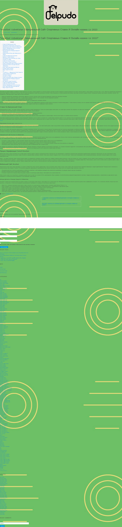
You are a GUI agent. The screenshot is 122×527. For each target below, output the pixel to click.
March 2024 (2, 491)
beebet (1, 344)
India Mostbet (3, 366)
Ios (3, 71)
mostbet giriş (3, 391)
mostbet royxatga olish (5, 401)
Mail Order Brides (4, 373)
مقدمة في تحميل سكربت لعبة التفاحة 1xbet (8, 259)
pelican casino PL (4, 420)
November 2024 (3, 481)
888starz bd (2, 322)
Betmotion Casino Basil (5, 347)
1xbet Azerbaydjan (4, 296)
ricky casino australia (4, 446)
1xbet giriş (2, 306)
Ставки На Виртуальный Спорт (9, 44)
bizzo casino (2, 348)
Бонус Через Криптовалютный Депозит (11, 67)
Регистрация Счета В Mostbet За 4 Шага (11, 58)
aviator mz (2, 330)
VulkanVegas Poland (4, 462)
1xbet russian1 (3, 319)
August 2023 (2, 498)
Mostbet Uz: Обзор (7, 59)
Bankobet (2, 339)
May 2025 (2, 477)
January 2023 (3, 505)
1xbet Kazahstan (3, 308)
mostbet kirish (3, 396)
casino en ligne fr (4, 353)
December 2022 (3, 506)
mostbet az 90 (3, 378)
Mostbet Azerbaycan (4, 384)
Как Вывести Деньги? (7, 74)
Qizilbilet (2, 443)
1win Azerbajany (3, 282)
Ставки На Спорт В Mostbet (9, 60)
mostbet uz (2, 404)
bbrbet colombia (3, 341)
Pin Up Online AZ (3, 431)
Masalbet (2, 376)
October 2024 (3, 482)
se (0, 447)
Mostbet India (3, 395)
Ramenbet (2, 445)
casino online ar (3, 354)
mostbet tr (2, 403)
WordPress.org (3, 272)
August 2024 (3, 484)
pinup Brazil (2, 438)
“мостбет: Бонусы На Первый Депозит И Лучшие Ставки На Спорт (60, 198)
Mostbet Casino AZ (4, 386)
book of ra (2, 349)
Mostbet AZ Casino (4, 380)
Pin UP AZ (2, 422)
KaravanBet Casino (4, 367)
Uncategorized (3, 451)
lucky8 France (3, 372)
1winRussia (2, 289)
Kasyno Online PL (4, 368)
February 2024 (3, 492)
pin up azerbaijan (4, 424)
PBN (1, 419)
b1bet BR (2, 336)
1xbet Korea (2, 310)
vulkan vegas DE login (5, 459)
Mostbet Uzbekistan (4, 408)
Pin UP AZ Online (3, 423)
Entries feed (2, 269)
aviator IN (2, 329)
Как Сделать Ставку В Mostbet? (10, 62)
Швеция (1, 466)
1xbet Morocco (3, 313)
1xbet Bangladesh (4, 297)
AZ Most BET (3, 333)
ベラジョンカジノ (3, 470)
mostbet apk (3, 377)
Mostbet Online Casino (5, 398)
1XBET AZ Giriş (3, 293)
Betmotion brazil (3, 345)
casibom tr (2, 350)
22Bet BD (2, 320)
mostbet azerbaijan (4, 382)
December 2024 (3, 479)
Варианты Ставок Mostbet (8, 57)
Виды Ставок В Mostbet (8, 69)
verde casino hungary (4, 454)
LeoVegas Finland (4, 371)
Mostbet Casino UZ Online (6, 390)
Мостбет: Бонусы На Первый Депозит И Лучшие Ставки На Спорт (59, 204)
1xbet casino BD (3, 301)
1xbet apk (2, 292)
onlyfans (2, 415)
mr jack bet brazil (4, 412)
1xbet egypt (2, 305)
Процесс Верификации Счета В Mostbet (11, 48)
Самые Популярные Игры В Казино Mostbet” (12, 63)
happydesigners (14, 32)
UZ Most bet (2, 452)
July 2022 (2, 512)
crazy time (2, 361)
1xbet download (3, 303)
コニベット (2, 469)
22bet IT (2, 321)
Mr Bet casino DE (4, 410)
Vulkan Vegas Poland (4, 461)
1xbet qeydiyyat (3, 315)
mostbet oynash (9, 193)
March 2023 (2, 502)
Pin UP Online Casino (4, 432)
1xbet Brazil (2, 298)
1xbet (1, 291)
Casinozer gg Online (4, 358)
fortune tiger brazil (4, 363)
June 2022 (2, 514)
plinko (1, 441)
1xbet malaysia (3, 312)
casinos (1, 357)
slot (1, 448)
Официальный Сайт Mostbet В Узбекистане (12, 46)
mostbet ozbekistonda (5, 400)
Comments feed (3, 270)
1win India (2, 284)
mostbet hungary (4, 394)
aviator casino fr (3, 327)
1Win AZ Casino (3, 280)
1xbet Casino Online (4, 302)
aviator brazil (3, 325)
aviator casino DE (4, 326)
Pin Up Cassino (3, 429)
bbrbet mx (2, 343)
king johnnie (2, 370)
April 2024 (2, 490)
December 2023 (3, 495)
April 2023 (2, 501)
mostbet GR (2, 392)
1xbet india (2, 307)
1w (0, 279)
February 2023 (3, 504)
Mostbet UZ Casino (4, 405)
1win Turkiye (2, 287)
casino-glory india (4, 355)
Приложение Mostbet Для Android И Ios (11, 45)
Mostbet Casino (3, 385)
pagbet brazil (3, 418)
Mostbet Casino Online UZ (6, 389)
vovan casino (3, 457)
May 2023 (2, 500)
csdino (1, 362)
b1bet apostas (3, 335)
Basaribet (2, 340)
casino (1, 352)
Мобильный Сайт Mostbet (8, 49)
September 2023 (3, 497)
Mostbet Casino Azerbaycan (6, 387)
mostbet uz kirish (4, 406)
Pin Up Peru (2, 433)
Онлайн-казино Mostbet (8, 68)
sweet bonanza (3, 450)
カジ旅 (1, 468)
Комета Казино (3, 465)
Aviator (1, 324)
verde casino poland (4, 455)
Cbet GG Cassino (3, 359)
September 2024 (3, 483)
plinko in (2, 442)
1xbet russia (2, 316)
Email (1, 234)
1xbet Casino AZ (3, 299)
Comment (2, 216)
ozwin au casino (3, 417)
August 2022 (2, 511)
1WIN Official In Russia (5, 285)
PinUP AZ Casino (3, 437)
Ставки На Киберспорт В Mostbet (10, 55)
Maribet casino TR (4, 375)
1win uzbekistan (3, 288)
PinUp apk (2, 436)
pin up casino (3, 427)
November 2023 (3, 496)
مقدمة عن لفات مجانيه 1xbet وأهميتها (7, 260)
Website (1, 238)
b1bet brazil (2, 338)
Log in (1, 267)
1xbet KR (2, 311)
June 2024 (2, 487)
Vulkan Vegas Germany (5, 460)
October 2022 (3, 509)
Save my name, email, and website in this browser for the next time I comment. (17, 244)
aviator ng (2, 331)
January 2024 (3, 493)
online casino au (3, 413)
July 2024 (2, 486)
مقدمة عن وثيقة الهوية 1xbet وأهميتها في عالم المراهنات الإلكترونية (13, 257)
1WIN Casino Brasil (4, 283)
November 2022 (3, 507)
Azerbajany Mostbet (4, 334)
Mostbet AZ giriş (3, 381)
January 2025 (3, 478)
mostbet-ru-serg (3, 409)
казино (1, 464)
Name (1, 229)
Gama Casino (3, 364)
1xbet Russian (3, 317)
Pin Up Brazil (3, 426)
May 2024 (2, 488)
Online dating (3, 414)
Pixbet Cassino (3, 440)
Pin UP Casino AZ (4, 428)
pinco (1, 434)
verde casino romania (5, 456)
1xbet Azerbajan (3, 294)
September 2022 (3, 510)
